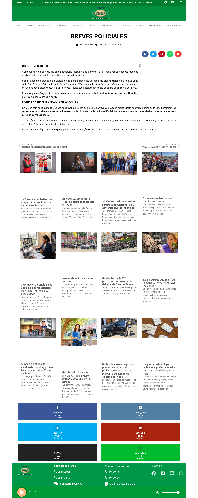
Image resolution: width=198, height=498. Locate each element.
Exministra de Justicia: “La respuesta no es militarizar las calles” (159, 282)
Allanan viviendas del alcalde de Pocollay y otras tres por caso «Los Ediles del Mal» (37, 368)
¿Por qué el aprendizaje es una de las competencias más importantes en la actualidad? (36, 289)
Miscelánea (155, 25)
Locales (30, 25)
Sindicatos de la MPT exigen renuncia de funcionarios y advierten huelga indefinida (119, 204)
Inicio (17, 25)
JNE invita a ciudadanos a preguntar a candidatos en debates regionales (36, 202)
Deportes (126, 25)
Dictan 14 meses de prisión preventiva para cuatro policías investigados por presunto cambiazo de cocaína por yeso (118, 370)
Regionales (45, 25)
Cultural (140, 25)
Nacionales (61, 25)
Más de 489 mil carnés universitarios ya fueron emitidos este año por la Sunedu (76, 377)
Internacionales (108, 25)
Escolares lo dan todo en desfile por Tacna (157, 200)
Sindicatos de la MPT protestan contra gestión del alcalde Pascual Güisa (117, 281)
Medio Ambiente (174, 25)
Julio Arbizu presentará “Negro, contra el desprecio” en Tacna (78, 201)
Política (92, 25)
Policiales (77, 25)
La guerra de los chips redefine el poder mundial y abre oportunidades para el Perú (159, 369)
